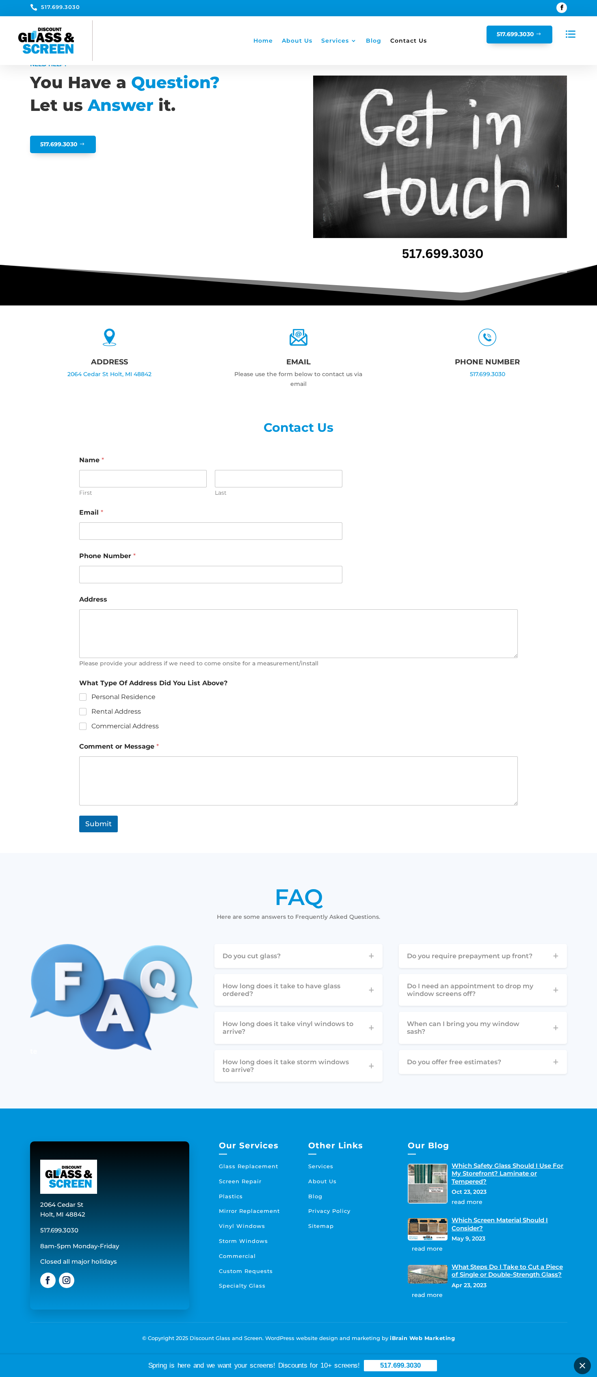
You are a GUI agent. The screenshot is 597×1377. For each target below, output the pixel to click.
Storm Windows (243, 1241)
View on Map (107, 406)
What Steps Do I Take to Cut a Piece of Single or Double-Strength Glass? (507, 1271)
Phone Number (107, 556)
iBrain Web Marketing (422, 1338)
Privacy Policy (329, 1211)
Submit (98, 824)
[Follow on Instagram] (66, 1280)
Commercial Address (125, 726)
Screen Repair (240, 1181)
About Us (297, 40)
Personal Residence (123, 697)
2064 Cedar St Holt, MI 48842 (109, 374)
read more (467, 1202)
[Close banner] (582, 1365)
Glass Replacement (248, 1166)
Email (91, 512)
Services (335, 40)
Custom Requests (246, 1271)
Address (93, 599)
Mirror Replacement (249, 1211)
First (85, 492)
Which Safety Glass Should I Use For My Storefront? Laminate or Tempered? (507, 1173)
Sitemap (321, 1226)
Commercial (237, 1256)
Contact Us (408, 40)
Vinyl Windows (242, 1226)
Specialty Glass (242, 1285)
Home (263, 40)
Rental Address (116, 711)
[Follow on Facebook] (561, 7)
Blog (373, 40)
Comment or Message (119, 746)
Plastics (231, 1196)
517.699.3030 (60, 7)
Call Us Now (485, 406)
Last (221, 492)
